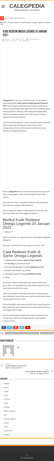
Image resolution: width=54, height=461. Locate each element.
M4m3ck (7, 39)
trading (6, 435)
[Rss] (27, 454)
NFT (5, 415)
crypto (6, 391)
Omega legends (47, 333)
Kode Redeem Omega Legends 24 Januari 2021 (28, 245)
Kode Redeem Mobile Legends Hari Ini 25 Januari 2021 (37, 371)
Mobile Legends (9, 411)
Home (4, 22)
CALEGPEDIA (27, 6)
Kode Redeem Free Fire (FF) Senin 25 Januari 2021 (15, 366)
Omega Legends (14, 22)
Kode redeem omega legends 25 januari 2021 (22, 333)
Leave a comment (11, 41)
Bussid (6, 387)
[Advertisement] (27, 71)
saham (6, 423)
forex (6, 395)
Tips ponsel (8, 431)
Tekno (6, 427)
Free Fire (7, 399)
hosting (6, 407)
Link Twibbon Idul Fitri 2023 (15, 18)
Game (6, 403)
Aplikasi (6, 384)
